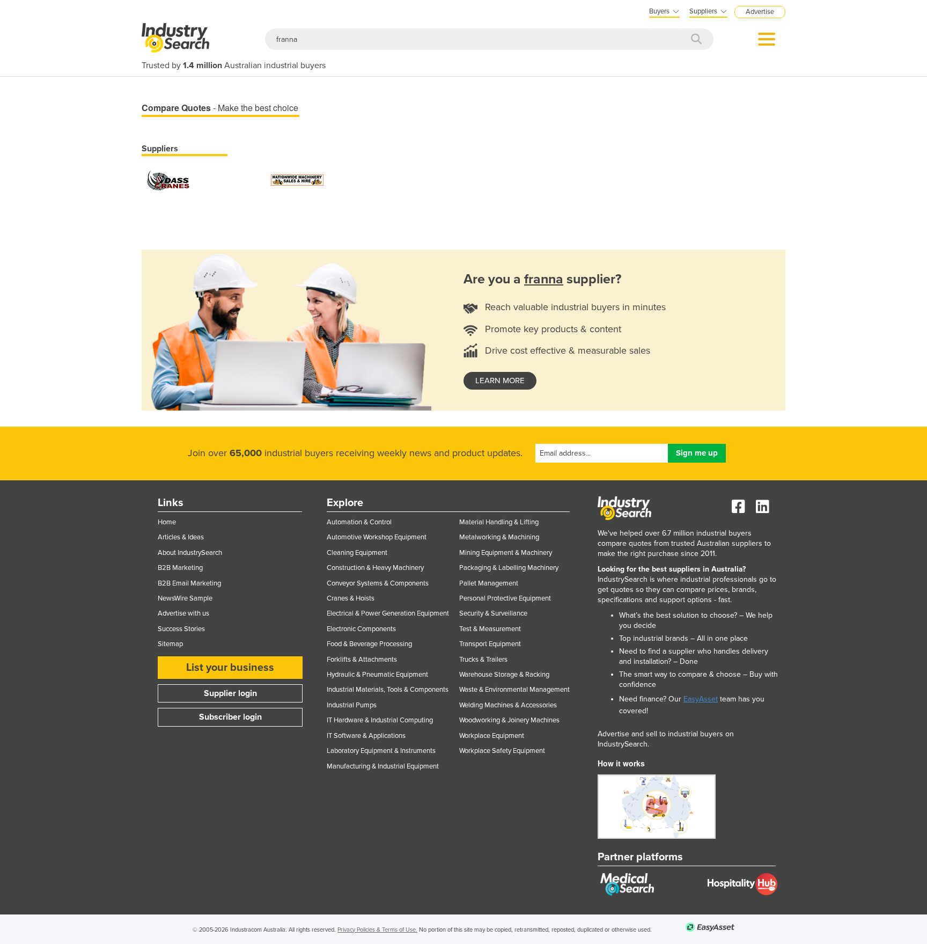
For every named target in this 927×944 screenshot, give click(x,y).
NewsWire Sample (185, 598)
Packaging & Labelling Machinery (508, 568)
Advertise (760, 12)
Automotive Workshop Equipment (376, 537)
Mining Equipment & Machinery (505, 552)
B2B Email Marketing (189, 583)
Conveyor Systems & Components (378, 583)
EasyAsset (700, 699)
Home (167, 522)
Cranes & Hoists (350, 598)
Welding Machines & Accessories (508, 705)
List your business (230, 667)
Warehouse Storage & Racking (504, 674)
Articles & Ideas (181, 537)
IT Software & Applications (366, 735)
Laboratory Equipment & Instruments (381, 751)
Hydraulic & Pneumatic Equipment (377, 674)
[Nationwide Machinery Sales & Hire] (297, 179)
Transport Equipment (490, 644)
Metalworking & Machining (499, 537)
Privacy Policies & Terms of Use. (377, 929)
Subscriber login (230, 717)
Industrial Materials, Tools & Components (387, 689)
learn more (500, 380)
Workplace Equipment (491, 735)
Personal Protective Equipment (505, 598)
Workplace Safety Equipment (502, 751)
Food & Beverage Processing (369, 644)
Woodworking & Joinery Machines (509, 720)
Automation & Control (359, 522)
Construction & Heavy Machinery (375, 568)
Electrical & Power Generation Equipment (388, 613)
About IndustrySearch (190, 552)
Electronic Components (361, 629)
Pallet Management (488, 583)
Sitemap (170, 644)
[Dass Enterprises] (168, 179)
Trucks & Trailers (483, 659)
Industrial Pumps (352, 705)
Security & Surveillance (493, 613)
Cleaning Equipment (357, 552)
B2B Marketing (180, 568)
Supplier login (230, 693)
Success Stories (181, 629)
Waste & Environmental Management (514, 689)
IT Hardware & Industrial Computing (380, 720)
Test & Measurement (490, 629)
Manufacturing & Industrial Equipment (383, 766)
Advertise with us (183, 613)
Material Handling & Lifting (499, 522)
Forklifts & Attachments (362, 659)
